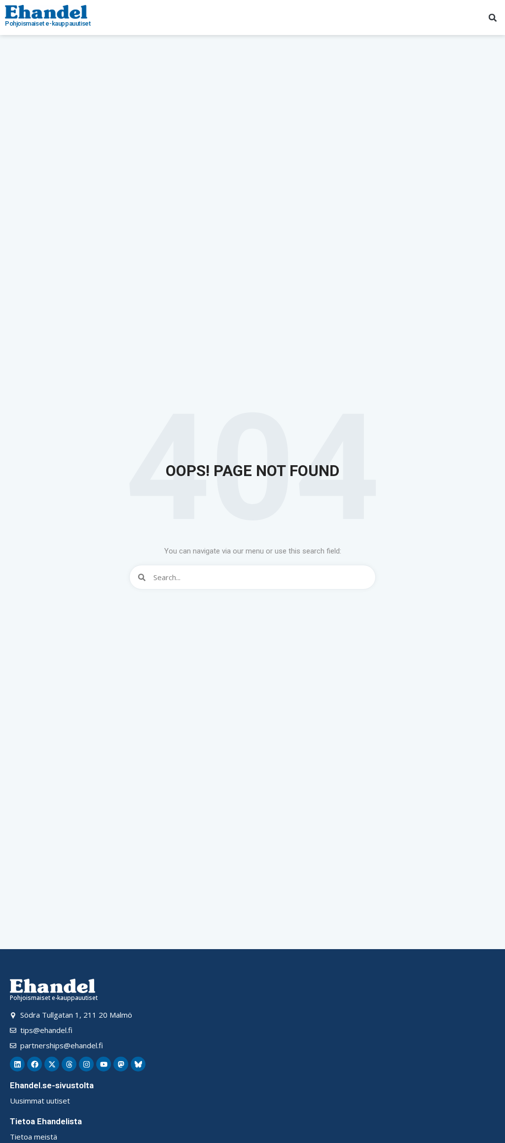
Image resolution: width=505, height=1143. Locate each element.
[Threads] (69, 1064)
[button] (492, 17)
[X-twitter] (51, 1064)
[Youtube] (103, 1064)
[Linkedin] (17, 1064)
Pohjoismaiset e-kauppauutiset (47, 23)
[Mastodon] (120, 1064)
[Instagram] (86, 1064)
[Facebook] (34, 1064)
